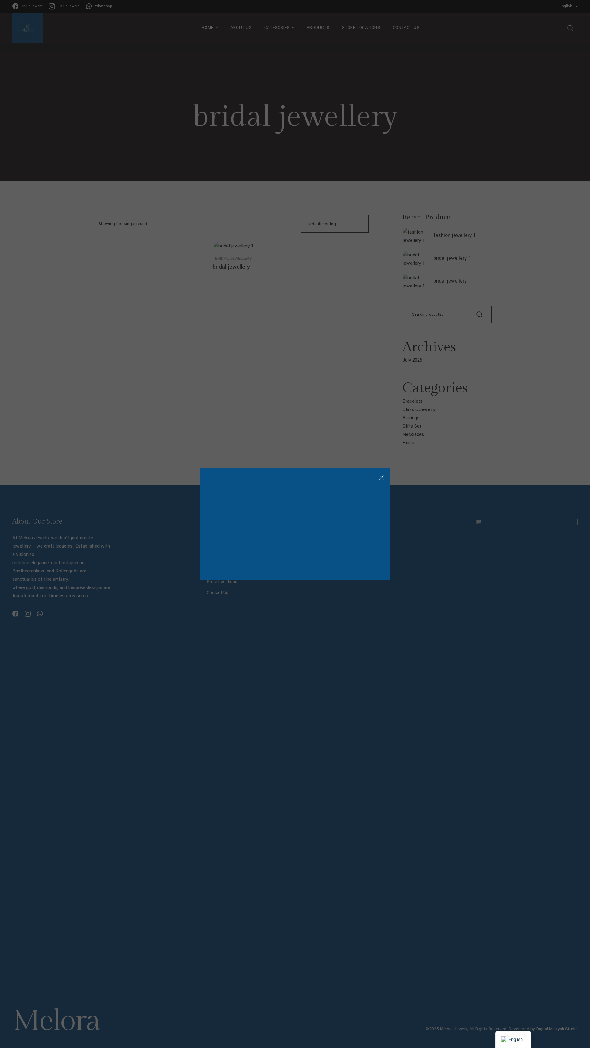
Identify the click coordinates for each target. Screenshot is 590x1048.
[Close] (381, 478)
